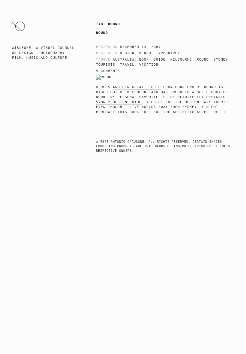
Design (127, 53)
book (144, 60)
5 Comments (108, 71)
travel (127, 65)
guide (160, 60)
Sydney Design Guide (119, 102)
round (203, 60)
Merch (145, 53)
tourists (105, 65)
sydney (221, 60)
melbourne (181, 60)
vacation (148, 65)
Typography (168, 53)
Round (102, 33)
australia (123, 60)
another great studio (137, 87)
